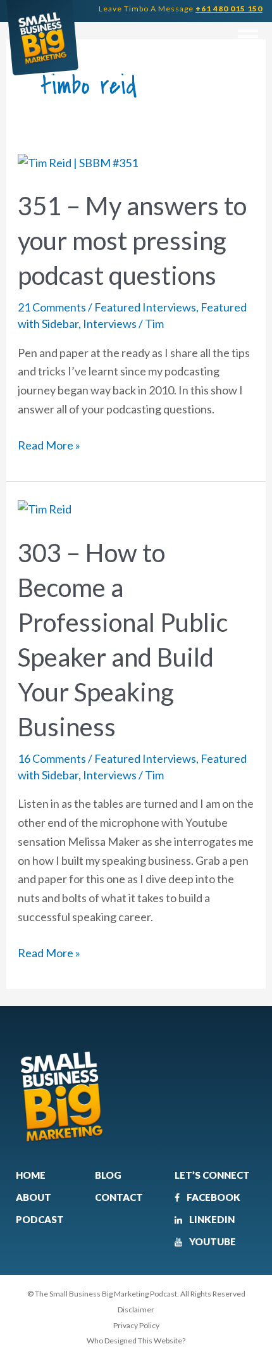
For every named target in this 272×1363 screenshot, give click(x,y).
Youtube (211, 1241)
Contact (119, 1197)
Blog (108, 1175)
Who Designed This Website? (136, 1340)
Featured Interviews (145, 307)
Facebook (212, 1197)
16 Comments (52, 758)
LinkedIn (211, 1219)
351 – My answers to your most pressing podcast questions (132, 241)
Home (31, 1175)
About (33, 1197)
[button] (248, 36)
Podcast (40, 1219)
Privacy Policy (136, 1325)
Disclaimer (136, 1309)
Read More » (49, 444)
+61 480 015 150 (229, 8)
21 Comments (52, 307)
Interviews (110, 323)
